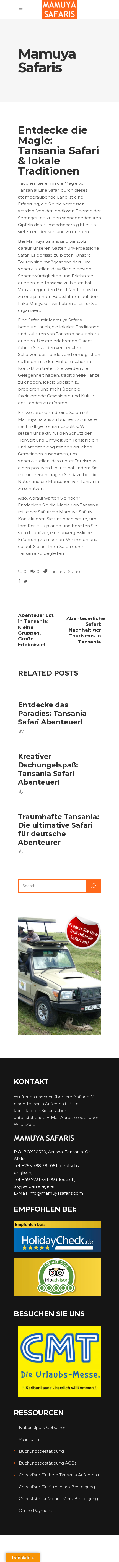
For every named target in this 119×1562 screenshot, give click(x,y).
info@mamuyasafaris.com (56, 1193)
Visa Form (29, 1439)
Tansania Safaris (65, 571)
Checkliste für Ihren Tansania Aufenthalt (59, 1474)
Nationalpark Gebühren (42, 1427)
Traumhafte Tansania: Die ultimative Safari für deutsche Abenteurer (58, 829)
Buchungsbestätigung (41, 1451)
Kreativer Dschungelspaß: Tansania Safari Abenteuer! (48, 769)
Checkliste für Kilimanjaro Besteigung (57, 1486)
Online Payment (35, 1510)
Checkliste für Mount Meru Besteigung (58, 1498)
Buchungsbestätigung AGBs (47, 1463)
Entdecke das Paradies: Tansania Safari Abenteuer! (52, 713)
